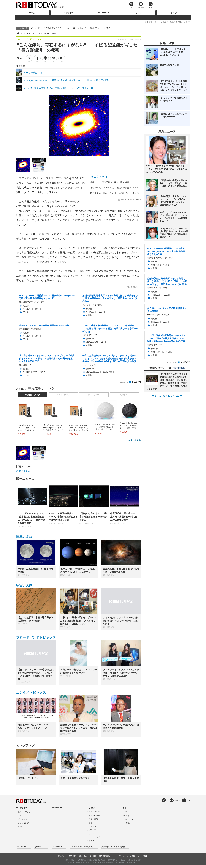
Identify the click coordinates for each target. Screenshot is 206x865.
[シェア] (37, 58)
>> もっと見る (134, 440)
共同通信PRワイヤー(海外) (113, 847)
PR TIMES (21, 847)
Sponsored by (123, 382)
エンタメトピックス (31, 692)
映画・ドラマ (94, 812)
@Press (37, 847)
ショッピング (23, 823)
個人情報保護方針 (105, 856)
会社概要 (93, 856)
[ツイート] (29, 58)
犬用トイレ (125, 395)
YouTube (177, 800)
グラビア (92, 830)
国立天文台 (100, 176)
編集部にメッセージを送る (131, 199)
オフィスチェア (63, 395)
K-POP (107, 28)
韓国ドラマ (95, 28)
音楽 (90, 823)
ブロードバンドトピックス (36, 637)
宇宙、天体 (24, 585)
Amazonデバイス (32, 395)
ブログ (91, 834)
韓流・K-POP (94, 816)
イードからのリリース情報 (125, 856)
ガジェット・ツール (26, 819)
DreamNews (57, 847)
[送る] (45, 58)
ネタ (20, 816)
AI (68, 28)
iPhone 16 (35, 28)
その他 (20, 826)
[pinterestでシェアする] (53, 58)
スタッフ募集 (142, 856)
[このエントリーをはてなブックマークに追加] (61, 58)
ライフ (174, 12)
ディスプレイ (94, 395)
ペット (127, 816)
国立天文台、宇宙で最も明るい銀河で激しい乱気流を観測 (117, 193)
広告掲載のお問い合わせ (78, 856)
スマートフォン (24, 812)
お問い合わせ (62, 856)
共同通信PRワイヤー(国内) (81, 847)
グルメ (127, 812)
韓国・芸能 (93, 819)
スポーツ (92, 826)
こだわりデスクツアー (53, 28)
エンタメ (138, 12)
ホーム (32, 12)
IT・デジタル (68, 12)
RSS (188, 800)
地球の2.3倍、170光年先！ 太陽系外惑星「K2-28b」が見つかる (120, 188)
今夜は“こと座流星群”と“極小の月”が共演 (109, 182)
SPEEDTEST (103, 12)
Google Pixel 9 (79, 28)
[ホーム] (18, 33)
